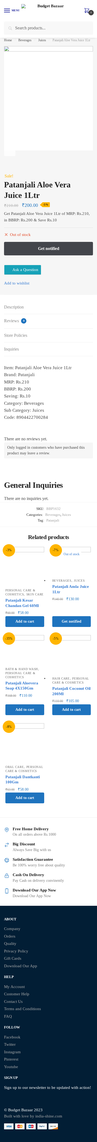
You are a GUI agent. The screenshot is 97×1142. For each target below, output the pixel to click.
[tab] (48, 307)
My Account (14, 987)
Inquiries (11, 349)
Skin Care (35, 594)
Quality (10, 943)
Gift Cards (12, 958)
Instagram (12, 1052)
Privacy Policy (16, 951)
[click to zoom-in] (48, 98)
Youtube (11, 1067)
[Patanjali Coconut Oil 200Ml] (71, 654)
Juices (42, 40)
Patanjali (52, 520)
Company (12, 929)
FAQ (8, 1016)
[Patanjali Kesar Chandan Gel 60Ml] (24, 566)
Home (8, 40)
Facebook (12, 1037)
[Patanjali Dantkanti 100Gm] (24, 742)
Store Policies (15, 335)
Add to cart (24, 621)
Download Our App (20, 966)
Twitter (10, 1044)
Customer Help (16, 994)
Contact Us (13, 1001)
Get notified (71, 621)
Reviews (14, 320)
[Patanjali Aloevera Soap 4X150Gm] (24, 649)
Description (14, 307)
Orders (9, 936)
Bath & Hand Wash (21, 669)
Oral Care (14, 767)
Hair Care (61, 678)
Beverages (25, 40)
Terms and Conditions (22, 1009)
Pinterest (11, 1059)
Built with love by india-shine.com (33, 1116)
